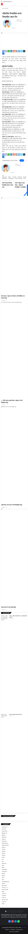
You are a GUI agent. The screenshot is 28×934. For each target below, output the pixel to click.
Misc (3, 865)
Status (3, 875)
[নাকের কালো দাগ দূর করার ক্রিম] (14, 557)
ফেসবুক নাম (4, 897)
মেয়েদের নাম (4, 901)
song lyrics (4, 871)
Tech (3, 877)
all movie (4, 829)
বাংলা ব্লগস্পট (13, 27)
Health (6, 8)
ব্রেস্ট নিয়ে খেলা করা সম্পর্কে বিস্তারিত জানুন (11, 505)
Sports (3, 873)
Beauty (3, 835)
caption (3, 839)
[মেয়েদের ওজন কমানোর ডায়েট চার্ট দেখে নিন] (4, 762)
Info (3, 861)
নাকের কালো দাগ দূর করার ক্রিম (8, 607)
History (3, 855)
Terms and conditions (14, 931)
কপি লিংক (22, 160)
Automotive (4, 831)
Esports (4, 847)
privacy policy (19, 929)
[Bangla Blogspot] (7, 1)
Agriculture (4, 827)
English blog (5, 843)
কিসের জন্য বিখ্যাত (5, 889)
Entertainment (5, 845)
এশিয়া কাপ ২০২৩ (5, 887)
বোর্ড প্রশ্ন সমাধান (5, 899)
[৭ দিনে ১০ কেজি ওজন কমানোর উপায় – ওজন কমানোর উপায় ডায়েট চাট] (4, 664)
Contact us (12, 929)
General (4, 851)
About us (7, 929)
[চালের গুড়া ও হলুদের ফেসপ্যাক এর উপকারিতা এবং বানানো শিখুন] (14, 246)
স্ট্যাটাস (3, 903)
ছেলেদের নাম (4, 893)
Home (3, 857)
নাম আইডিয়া (4, 895)
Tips (3, 879)
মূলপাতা (3, 8)
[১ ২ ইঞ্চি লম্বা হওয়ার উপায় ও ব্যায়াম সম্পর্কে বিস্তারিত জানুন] (14, 350)
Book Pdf (4, 837)
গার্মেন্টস (3, 891)
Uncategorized (5, 881)
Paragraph (4, 869)
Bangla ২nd (4, 833)
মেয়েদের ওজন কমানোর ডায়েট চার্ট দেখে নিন (15, 714)
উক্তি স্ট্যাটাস (4, 885)
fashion (3, 849)
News (3, 867)
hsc (3, 859)
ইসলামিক (3, 883)
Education (4, 841)
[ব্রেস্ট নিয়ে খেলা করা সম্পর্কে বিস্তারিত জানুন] (14, 455)
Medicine (4, 863)
